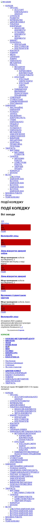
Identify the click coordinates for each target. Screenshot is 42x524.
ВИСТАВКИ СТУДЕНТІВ (19, 153)
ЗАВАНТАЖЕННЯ (17, 136)
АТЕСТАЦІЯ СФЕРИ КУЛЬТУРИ (24, 85)
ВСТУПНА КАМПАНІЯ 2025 (17, 186)
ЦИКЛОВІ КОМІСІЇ (17, 22)
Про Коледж (10, 361)
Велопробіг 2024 (9, 236)
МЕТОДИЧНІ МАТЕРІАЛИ (19, 68)
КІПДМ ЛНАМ (11, 345)
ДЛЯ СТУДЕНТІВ (21, 46)
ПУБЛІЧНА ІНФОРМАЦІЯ (15, 25)
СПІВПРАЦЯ (15, 97)
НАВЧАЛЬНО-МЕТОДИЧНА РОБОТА (16, 63)
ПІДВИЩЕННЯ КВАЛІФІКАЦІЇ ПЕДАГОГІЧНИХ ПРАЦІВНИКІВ (21, 92)
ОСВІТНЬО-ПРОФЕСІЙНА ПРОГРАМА (16, 144)
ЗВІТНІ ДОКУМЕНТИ (20, 37)
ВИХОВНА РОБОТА (13, 193)
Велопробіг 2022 (9, 316)
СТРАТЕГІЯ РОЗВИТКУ (15, 17)
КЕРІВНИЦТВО (16, 20)
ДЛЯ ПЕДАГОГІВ (21, 48)
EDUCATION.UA (12, 357)
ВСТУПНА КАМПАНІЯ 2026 (17, 182)
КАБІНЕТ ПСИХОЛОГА (15, 41)
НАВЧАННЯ (10, 105)
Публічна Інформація (14, 363)
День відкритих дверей (13, 276)
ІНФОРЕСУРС (11, 353)
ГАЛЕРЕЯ (14, 156)
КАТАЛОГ (14, 173)
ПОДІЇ (3, 231)
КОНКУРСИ (15, 171)
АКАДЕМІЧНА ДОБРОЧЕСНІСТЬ (17, 117)
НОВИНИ (14, 53)
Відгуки (8, 195)
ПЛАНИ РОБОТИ (26, 75)
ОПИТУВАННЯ (16, 103)
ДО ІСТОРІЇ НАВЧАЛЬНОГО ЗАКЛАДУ (21, 12)
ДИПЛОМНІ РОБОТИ (19, 159)
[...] (21, 327)
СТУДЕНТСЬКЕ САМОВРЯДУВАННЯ (19, 100)
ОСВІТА (8, 355)
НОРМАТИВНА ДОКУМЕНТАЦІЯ (26, 72)
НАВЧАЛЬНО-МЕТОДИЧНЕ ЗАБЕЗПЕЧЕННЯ (17, 132)
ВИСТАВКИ (14, 150)
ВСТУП (8, 175)
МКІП (7, 349)
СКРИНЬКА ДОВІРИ (15, 58)
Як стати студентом (13, 367)
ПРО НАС (14, 8)
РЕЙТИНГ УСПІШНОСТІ (15, 127)
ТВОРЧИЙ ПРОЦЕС (18, 168)
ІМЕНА (13, 55)
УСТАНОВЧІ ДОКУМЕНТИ (20, 33)
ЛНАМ (8, 343)
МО (6, 347)
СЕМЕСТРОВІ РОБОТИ (20, 164)
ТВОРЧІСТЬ (10, 148)
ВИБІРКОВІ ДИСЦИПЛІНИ (16, 139)
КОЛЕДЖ (9, 6)
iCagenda (21, 330)
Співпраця (9, 365)
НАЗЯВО (9, 351)
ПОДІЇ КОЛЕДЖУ (12, 197)
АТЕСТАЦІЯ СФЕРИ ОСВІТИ (26, 80)
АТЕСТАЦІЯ (19, 77)
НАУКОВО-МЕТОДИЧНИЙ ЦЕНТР (19, 339)
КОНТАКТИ (14, 50)
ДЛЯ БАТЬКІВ (20, 44)
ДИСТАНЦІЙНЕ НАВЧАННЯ (16, 109)
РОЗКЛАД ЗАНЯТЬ (14, 113)
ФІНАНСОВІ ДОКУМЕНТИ (20, 29)
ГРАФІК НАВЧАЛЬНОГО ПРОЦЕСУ (16, 122)
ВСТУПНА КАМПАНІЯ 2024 (17, 190)
